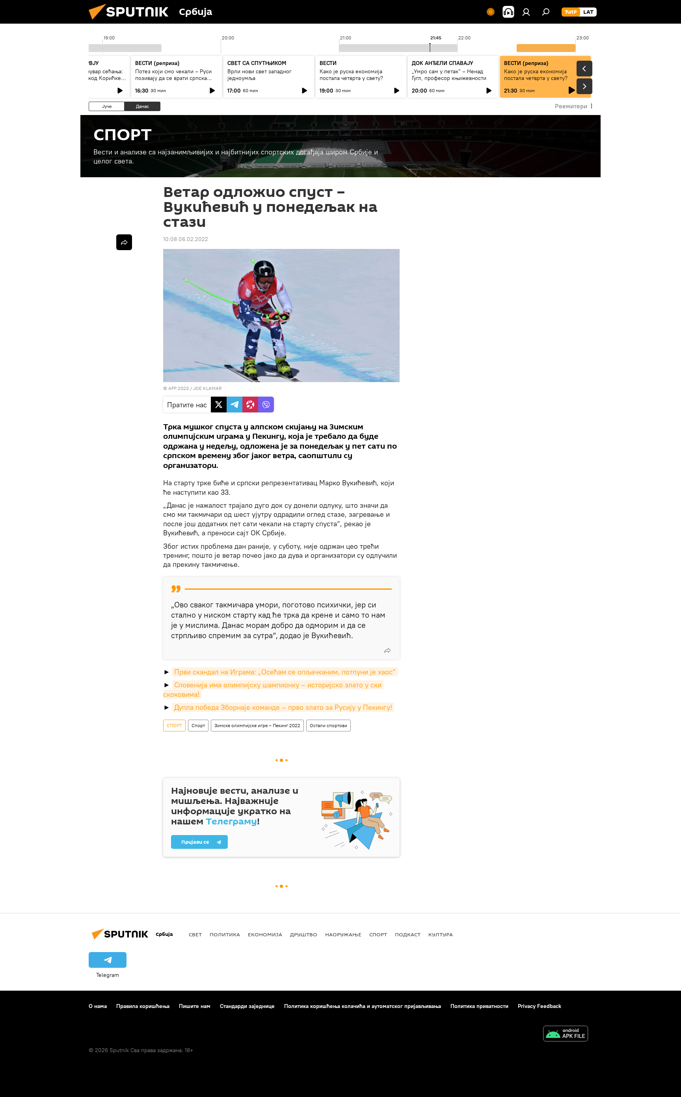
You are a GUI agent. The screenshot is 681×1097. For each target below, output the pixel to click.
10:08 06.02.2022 (185, 239)
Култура (440, 934)
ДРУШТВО (303, 934)
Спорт (198, 725)
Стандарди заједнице (247, 1006)
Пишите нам (194, 1006)
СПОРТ (174, 725)
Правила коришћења (142, 1006)
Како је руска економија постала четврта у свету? (351, 75)
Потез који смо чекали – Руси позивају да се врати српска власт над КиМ (173, 78)
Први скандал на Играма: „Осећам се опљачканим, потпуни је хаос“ (285, 671)
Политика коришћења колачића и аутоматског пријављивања (362, 1006)
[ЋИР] (571, 12)
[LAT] (588, 12)
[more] (387, 650)
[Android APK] (565, 1034)
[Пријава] (526, 12)
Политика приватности (479, 1006)
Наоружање (343, 934)
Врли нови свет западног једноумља (259, 75)
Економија (265, 934)
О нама (98, 1006)
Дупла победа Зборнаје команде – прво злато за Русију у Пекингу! (283, 707)
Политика (225, 934)
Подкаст (408, 934)
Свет (195, 934)
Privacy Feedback (539, 1006)
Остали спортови (328, 725)
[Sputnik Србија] (131, 21)
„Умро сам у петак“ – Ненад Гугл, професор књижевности (449, 75)
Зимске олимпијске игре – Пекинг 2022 (257, 725)
